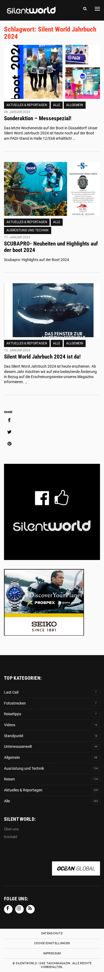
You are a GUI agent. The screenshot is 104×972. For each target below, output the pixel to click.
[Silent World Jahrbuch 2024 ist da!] (52, 310)
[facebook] (9, 420)
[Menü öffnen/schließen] (97, 8)
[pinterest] (9, 443)
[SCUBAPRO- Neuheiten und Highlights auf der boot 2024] (52, 189)
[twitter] (9, 432)
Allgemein (74, 105)
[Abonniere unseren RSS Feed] (30, 909)
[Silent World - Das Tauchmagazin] (30, 14)
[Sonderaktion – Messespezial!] (52, 72)
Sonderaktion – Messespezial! (37, 118)
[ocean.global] (76, 873)
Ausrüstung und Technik (27, 230)
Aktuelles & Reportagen (26, 105)
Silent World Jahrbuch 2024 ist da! (42, 356)
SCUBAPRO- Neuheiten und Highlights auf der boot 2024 (51, 246)
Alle (56, 105)
